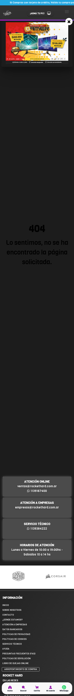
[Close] (69, 21)
